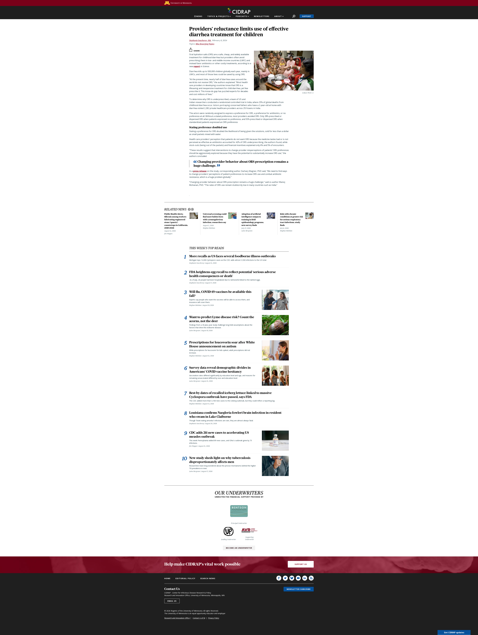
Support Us (301, 564)
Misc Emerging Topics (205, 44)
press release (200, 171)
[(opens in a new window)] (178, 3)
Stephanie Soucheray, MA (200, 40)
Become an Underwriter (239, 548)
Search (294, 16)
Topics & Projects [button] (218, 16)
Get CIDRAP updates (454, 632)
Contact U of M (199, 618)
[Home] (239, 10)
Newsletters (261, 16)
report (197, 66)
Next (192, 209)
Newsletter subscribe (299, 589)
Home (167, 578)
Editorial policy (185, 578)
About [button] (278, 16)
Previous (189, 209)
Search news (207, 578)
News (199, 16)
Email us (172, 601)
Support (306, 16)
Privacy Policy (213, 618)
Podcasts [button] (241, 16)
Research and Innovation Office (177, 618)
